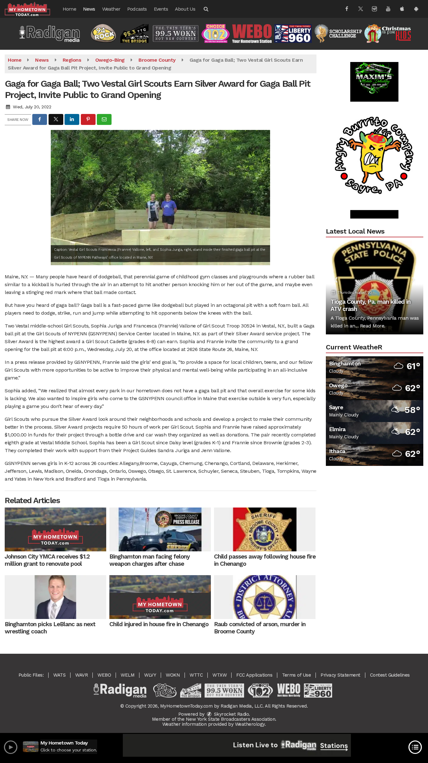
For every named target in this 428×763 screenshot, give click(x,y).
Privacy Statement (340, 675)
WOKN (173, 675)
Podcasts (137, 9)
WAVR (81, 675)
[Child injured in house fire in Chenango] (160, 597)
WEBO (104, 675)
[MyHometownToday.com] (32, 9)
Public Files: (31, 675)
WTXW (219, 675)
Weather (111, 9)
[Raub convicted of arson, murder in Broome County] (265, 597)
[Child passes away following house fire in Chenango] (265, 529)
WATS (59, 675)
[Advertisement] (374, 138)
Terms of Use (296, 675)
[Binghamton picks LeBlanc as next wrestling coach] (55, 597)
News (89, 9)
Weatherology (250, 724)
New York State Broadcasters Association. (231, 719)
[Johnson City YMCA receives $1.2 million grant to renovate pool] (55, 529)
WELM (127, 675)
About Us (185, 9)
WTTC (196, 675)
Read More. (372, 326)
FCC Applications (254, 675)
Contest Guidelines (390, 675)
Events (161, 9)
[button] (205, 9)
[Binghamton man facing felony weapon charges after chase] (160, 529)
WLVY (150, 675)
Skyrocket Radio (230, 714)
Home (69, 9)
